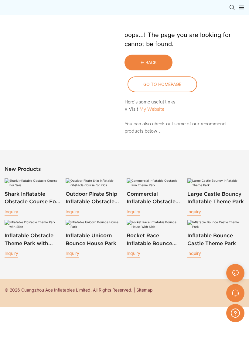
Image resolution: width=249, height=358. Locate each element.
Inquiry (11, 211)
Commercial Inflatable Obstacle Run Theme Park (151, 198)
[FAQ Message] (235, 312)
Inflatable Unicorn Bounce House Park (91, 239)
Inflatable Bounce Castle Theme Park (211, 239)
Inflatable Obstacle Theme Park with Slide (29, 239)
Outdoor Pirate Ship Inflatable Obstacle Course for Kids (91, 198)
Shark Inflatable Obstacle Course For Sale (31, 198)
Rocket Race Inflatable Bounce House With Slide (149, 239)
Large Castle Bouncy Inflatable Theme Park (215, 197)
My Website (151, 109)
